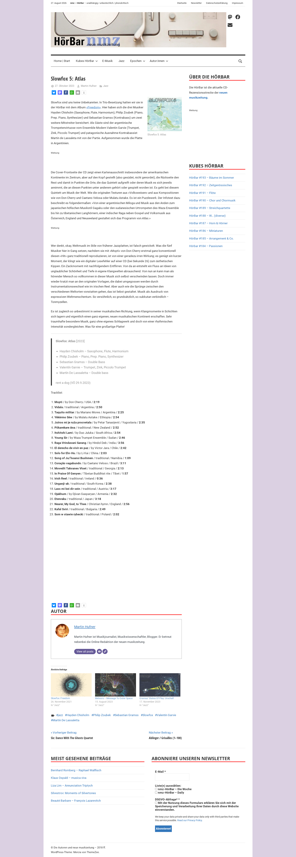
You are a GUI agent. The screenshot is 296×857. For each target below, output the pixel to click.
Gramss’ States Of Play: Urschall (156, 698)
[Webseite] (105, 651)
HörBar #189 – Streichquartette (209, 208)
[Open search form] (240, 61)
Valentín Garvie (166, 715)
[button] (54, 92)
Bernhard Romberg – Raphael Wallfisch (76, 770)
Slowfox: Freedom (60, 698)
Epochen (135, 61)
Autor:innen (157, 61)
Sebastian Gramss (127, 715)
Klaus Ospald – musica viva (68, 778)
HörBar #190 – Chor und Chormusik (212, 200)
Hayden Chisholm (78, 715)
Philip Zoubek (102, 715)
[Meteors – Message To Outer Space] (115, 685)
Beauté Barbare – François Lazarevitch (76, 800)
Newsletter (196, 3)
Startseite (182, 3)
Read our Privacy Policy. (190, 820)
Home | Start (62, 61)
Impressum (237, 3)
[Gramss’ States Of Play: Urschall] (159, 685)
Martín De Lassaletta (66, 720)
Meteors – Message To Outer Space (114, 698)
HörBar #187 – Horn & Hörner (208, 223)
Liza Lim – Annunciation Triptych (72, 785)
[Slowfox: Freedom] (71, 685)
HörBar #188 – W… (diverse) (207, 215)
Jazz (121, 61)
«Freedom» (93, 107)
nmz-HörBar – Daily (170, 792)
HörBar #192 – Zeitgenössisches (210, 185)
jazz (60, 715)
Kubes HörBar (85, 61)
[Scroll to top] (289, 850)
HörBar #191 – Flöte (202, 193)
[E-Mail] (99, 651)
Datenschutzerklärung (216, 3)
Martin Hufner (89, 85)
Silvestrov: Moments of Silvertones (73, 793)
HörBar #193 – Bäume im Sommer (211, 177)
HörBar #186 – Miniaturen (206, 230)
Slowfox (148, 715)
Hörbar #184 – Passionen (206, 246)
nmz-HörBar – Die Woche (174, 789)
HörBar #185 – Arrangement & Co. (211, 238)
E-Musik (107, 61)
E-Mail (160, 771)
